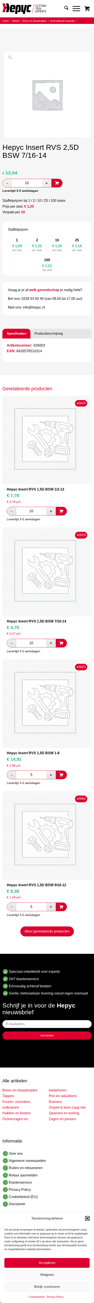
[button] (87, 1218)
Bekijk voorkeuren (47, 1286)
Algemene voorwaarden (27, 1161)
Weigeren (47, 1274)
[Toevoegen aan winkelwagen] (57, 183)
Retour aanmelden (23, 1175)
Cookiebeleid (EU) (23, 1197)
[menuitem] (64, 8)
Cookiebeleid (37, 1296)
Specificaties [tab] (16, 333)
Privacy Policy (55, 1296)
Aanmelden (47, 1035)
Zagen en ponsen (62, 1119)
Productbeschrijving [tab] (49, 333)
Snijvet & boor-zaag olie (67, 1107)
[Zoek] (64, 8)
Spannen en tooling (64, 1113)
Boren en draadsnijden (20, 1090)
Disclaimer (17, 1204)
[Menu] (74, 8)
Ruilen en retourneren (26, 1168)
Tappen (8, 1096)
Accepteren (47, 1263)
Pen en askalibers (63, 1096)
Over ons (16, 1153)
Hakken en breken (16, 1113)
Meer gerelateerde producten (47, 931)
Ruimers (55, 1102)
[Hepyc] (38, 8)
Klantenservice (20, 1182)
